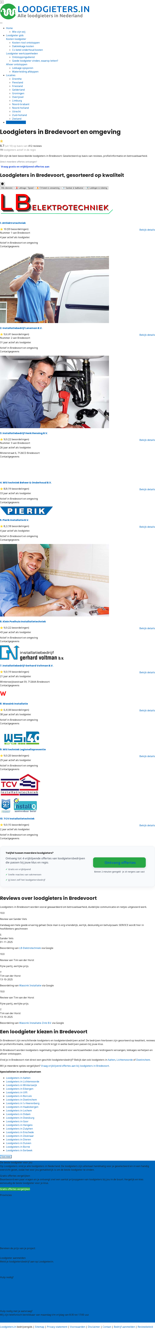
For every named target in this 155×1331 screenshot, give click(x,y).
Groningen (18, 93)
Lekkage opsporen (22, 68)
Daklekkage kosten (23, 46)
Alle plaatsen (7, 1242)
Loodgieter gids (15, 35)
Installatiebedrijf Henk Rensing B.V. (24, 433)
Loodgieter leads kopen (13, 1267)
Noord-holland (20, 107)
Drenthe (17, 78)
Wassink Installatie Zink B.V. (35, 1023)
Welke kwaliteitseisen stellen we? (19, 1288)
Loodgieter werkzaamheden (22, 53)
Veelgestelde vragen (11, 1301)
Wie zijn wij (18, 31)
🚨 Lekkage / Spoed (24, 188)
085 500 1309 (7, 1320)
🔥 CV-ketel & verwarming (47, 188)
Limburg (17, 100)
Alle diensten (7, 188)
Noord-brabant (20, 104)
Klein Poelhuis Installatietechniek (23, 621)
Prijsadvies (6, 1252)
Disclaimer (94, 1326)
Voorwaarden (77, 1326)
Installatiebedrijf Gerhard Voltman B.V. (26, 665)
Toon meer (5, 1157)
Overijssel (18, 97)
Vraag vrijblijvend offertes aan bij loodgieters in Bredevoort (75, 1065)
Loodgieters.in (8, 1326)
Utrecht (16, 111)
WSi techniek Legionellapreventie (23, 749)
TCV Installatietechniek (17, 818)
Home (9, 28)
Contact (4, 1305)
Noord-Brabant (8, 1224)
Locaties (10, 75)
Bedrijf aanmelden (10, 1271)
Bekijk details (147, 229)
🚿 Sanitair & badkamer (73, 188)
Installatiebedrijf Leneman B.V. (21, 328)
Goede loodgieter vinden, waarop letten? (35, 60)
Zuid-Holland (7, 1235)
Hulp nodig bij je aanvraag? (15, 1284)
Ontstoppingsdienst (23, 57)
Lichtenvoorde (125, 1059)
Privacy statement (57, 1326)
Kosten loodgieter (16, 39)
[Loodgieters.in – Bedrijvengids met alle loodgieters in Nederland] (45, 18)
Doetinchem (143, 1059)
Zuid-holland (19, 115)
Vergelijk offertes (16, 122)
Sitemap (39, 1326)
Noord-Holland (8, 1227)
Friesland (17, 86)
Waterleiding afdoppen (25, 71)
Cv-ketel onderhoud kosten (27, 50)
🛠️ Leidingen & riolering (96, 188)
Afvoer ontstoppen (16, 64)
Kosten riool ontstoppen (26, 42)
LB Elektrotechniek (13, 223)
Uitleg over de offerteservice (16, 1281)
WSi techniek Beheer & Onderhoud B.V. (26, 482)
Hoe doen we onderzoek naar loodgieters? (24, 1291)
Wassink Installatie (14, 703)
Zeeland (16, 118)
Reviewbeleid (145, 1326)
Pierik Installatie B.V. (14, 520)
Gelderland (18, 89)
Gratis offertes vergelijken (15, 1189)
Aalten (111, 1059)
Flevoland (17, 82)
